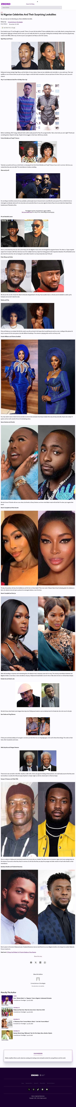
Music (15, 996)
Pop (2, 12)
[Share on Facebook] (31, 962)
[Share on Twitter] (36, 962)
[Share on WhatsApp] (45, 962)
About (23, 1083)
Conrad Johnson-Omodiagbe (15, 22)
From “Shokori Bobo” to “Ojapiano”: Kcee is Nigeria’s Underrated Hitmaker (32, 998)
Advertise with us (29, 1083)
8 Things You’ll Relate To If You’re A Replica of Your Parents (21, 952)
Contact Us (36, 1083)
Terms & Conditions (50, 1083)
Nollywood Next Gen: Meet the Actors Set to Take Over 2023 (29, 1010)
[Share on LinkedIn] (40, 962)
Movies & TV (16, 1007)
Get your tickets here (27, 212)
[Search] (60, 7)
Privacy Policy (42, 1083)
